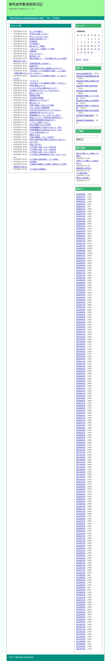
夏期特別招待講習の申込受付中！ (43, 120)
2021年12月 (80, 332)
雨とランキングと (37, 93)
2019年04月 (80, 410)
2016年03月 (80, 501)
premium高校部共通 (84, 74)
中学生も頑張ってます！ (39, 34)
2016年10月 (80, 484)
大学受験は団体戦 (37, 98)
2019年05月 (80, 408)
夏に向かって (35, 103)
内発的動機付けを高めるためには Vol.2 (46, 127)
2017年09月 (80, 457)
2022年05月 (80, 320)
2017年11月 (80, 452)
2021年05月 (80, 349)
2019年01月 (80, 418)
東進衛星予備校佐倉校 (85, 115)
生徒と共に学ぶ (36, 145)
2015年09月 (80, 516)
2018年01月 (80, 447)
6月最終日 (33, 41)
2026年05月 (80, 202)
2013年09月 (80, 575)
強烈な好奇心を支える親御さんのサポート (46, 68)
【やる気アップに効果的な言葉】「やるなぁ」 (48, 83)
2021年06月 (80, 347)
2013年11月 (80, 570)
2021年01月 (80, 359)
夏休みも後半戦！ (83, 178)
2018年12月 (80, 420)
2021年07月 (80, 344)
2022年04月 (80, 322)
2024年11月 (80, 246)
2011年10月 (80, 632)
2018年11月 (80, 423)
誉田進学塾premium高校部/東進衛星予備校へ (27, 18)
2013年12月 (80, 568)
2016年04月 (80, 499)
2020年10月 (80, 366)
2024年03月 (80, 265)
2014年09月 (80, 546)
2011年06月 (80, 642)
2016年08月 (80, 489)
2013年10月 (80, 573)
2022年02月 (80, 327)
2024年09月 (80, 251)
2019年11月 (80, 393)
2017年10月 (80, 455)
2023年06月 (80, 288)
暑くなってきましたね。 (39, 36)
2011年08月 (80, 637)
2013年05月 (80, 585)
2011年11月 (80, 629)
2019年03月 (80, 413)
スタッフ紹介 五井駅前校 (39, 108)
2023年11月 (80, 275)
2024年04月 (80, 263)
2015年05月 (80, 526)
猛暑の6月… (34, 66)
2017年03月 (80, 472)
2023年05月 (80, 290)
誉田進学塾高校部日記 (26, 4)
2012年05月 (80, 615)
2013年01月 (80, 595)
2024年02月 (80, 268)
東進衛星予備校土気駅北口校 (87, 81)
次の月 (85, 60)
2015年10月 (80, 514)
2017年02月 (80, 474)
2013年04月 (80, 588)
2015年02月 (80, 533)
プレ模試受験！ (82, 173)
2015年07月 (80, 521)
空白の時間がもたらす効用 (40, 125)
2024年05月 (80, 261)
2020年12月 (80, 361)
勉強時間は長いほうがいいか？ (42, 112)
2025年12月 (80, 214)
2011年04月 (80, 646)
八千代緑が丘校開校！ (38, 169)
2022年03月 (80, 325)
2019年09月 (80, 398)
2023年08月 (80, 283)
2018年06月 (80, 435)
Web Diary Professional (24, 657)
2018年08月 (80, 430)
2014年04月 (80, 558)
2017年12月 (80, 450)
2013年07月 (80, 580)
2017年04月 (80, 470)
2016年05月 (80, 497)
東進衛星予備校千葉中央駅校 (87, 110)
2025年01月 (80, 241)
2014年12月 (80, 538)
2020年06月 (80, 376)
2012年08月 (80, 607)
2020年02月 (80, 386)
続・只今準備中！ (37, 31)
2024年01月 (80, 270)
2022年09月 (80, 310)
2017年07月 (80, 462)
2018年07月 (80, 433)
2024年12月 (80, 243)
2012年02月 (80, 622)
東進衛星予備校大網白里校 (86, 86)
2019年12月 (80, 391)
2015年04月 (80, 528)
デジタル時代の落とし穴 (39, 132)
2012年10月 (80, 602)
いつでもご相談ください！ (40, 122)
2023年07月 (80, 285)
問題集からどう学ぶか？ (39, 100)
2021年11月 (80, 334)
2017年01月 (80, 477)
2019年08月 (80, 401)
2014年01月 (80, 565)
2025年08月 (80, 224)
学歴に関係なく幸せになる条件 (42, 105)
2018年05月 (80, 438)
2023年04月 (80, 293)
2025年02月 (80, 238)
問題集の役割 (35, 95)
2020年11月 (80, 364)
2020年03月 (80, 383)
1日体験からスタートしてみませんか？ (45, 90)
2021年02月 (80, 356)
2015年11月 (80, 511)
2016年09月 (80, 487)
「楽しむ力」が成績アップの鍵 (42, 49)
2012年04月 (80, 617)
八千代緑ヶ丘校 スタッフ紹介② (43, 149)
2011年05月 (80, 644)
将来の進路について (37, 85)
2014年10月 (80, 543)
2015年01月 (80, 536)
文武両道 (33, 162)
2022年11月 (80, 305)
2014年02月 (80, 563)
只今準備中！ (35, 44)
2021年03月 (80, 354)
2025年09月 (80, 221)
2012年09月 (80, 605)
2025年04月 (80, 234)
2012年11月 (80, 600)
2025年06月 (80, 229)
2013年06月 (80, 583)
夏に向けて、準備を (37, 46)
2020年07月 (80, 374)
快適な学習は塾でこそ (38, 39)
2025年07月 (80, 226)
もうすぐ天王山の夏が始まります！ (44, 88)
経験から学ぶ (35, 135)
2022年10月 (80, 307)
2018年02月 (80, 445)
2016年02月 (80, 504)
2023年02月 (80, 298)
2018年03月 (80, 443)
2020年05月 (80, 379)
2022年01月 (80, 329)
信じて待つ (34, 142)
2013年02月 (80, 592)
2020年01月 (80, 388)
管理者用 (55, 18)
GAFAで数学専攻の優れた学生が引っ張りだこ (47, 140)
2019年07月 (80, 403)
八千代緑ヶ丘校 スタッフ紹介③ (43, 147)
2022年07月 (80, 315)
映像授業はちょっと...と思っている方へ (45, 115)
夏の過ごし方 (35, 56)
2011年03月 (80, 649)
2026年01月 (80, 211)
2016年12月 (80, 479)
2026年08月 (80, 194)
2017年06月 (80, 465)
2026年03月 (80, 207)
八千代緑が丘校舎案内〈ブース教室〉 (44, 159)
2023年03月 (80, 295)
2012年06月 (80, 612)
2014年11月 (80, 541)
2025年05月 (80, 231)
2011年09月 (80, 634)
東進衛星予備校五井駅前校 (86, 91)
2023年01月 (80, 300)
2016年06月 (80, 494)
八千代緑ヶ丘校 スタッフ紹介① (43, 152)
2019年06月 (80, 406)
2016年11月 (80, 482)
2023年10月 (80, 278)
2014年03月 (80, 561)
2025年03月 (80, 236)
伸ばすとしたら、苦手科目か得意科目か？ (46, 117)
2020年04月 (80, 381)
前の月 (78, 60)
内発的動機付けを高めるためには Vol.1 (46, 130)
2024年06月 (80, 258)
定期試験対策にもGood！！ (40, 63)
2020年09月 (80, 369)
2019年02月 (80, 415)
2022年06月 (80, 317)
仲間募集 (33, 51)
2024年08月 (80, 253)
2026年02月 (80, 209)
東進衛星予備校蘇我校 (85, 120)
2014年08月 (80, 548)
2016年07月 (80, 492)
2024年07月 (80, 256)
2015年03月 (80, 531)
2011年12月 (80, 627)
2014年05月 (80, 556)
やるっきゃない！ (37, 54)
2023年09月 (80, 280)
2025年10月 (80, 219)
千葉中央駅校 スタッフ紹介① (42, 137)
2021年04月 (80, 352)
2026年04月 (80, 204)
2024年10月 (80, 248)
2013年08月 (80, 578)
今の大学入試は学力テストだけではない (45, 110)
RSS (48, 18)
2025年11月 (80, 216)
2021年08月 (80, 342)
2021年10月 (80, 337)
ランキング (34, 81)
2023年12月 (80, 273)
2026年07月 (80, 197)
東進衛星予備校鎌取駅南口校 (87, 76)
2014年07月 (80, 551)
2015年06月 (80, 524)
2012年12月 (80, 597)
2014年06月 (80, 553)
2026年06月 (80, 199)
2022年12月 (80, 302)
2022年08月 (80, 312)
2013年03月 (80, 590)
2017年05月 (80, 467)
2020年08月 (80, 371)
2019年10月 (80, 396)
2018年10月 (80, 425)
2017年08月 (80, 460)
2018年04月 (80, 440)
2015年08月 (80, 519)
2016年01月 (80, 506)
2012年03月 (80, 619)
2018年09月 (80, 428)
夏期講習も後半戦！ (84, 168)
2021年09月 (80, 339)
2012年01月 (80, 624)
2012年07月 (80, 610)
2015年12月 (80, 509)
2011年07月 (80, 639)
